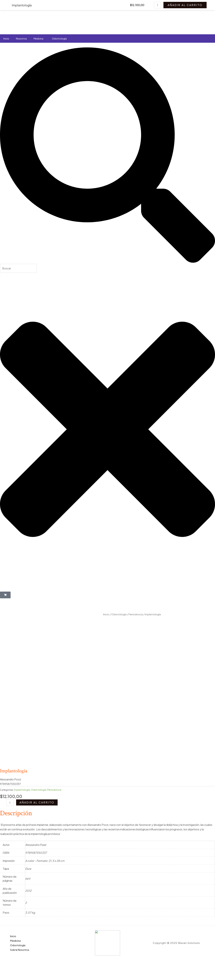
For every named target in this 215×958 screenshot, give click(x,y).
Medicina (38, 38)
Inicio (6, 38)
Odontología (59, 38)
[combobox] (18, 268)
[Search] (107, 261)
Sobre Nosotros (19, 949)
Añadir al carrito (36, 802)
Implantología (22, 789)
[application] (44, 38)
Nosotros (21, 38)
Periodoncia (135, 614)
